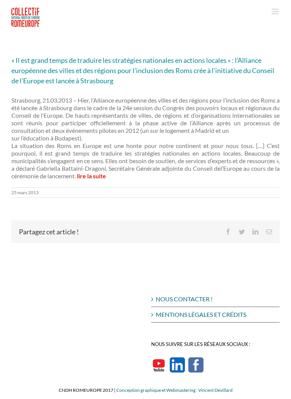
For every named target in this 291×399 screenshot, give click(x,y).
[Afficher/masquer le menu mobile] (276, 12)
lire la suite (91, 175)
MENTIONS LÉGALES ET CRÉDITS (201, 314)
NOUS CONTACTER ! (184, 298)
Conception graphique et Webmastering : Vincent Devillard (174, 390)
